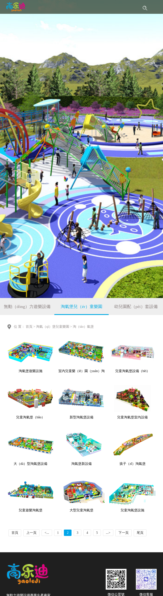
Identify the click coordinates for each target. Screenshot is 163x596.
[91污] (15, 7)
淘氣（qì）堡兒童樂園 (52, 326)
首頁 (29, 326)
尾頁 (140, 532)
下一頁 (123, 532)
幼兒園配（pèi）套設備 (136, 306)
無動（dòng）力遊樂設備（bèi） (27, 309)
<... (47, 532)
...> (108, 532)
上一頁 (31, 532)
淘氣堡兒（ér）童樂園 (81, 306)
